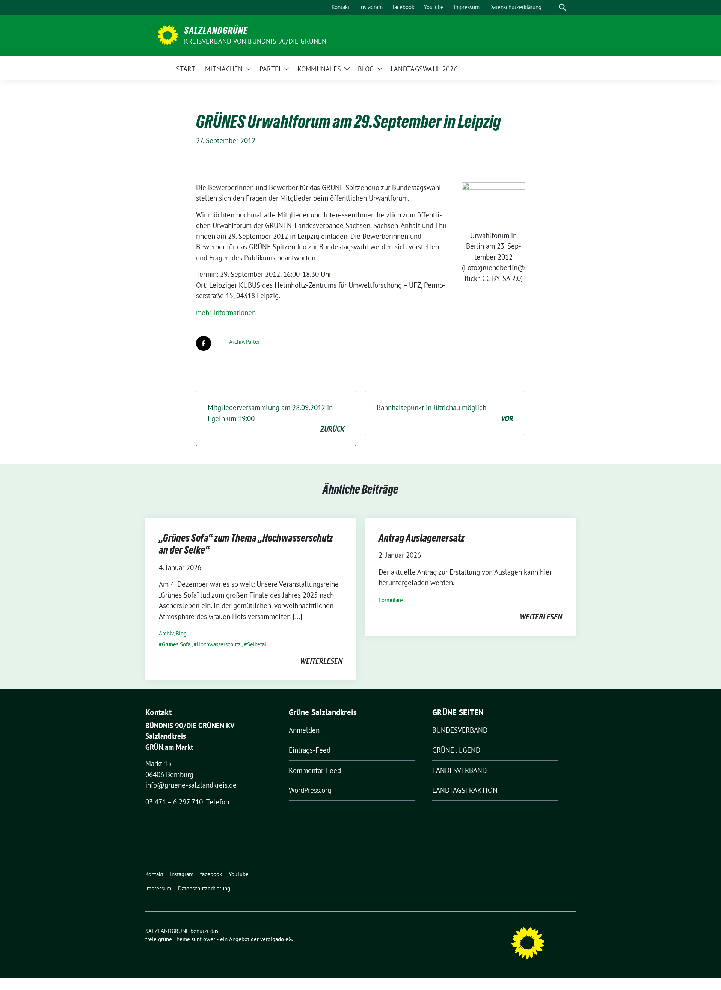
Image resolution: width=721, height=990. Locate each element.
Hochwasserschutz (219, 644)
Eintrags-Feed (309, 750)
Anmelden (304, 730)
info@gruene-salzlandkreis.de (191, 784)
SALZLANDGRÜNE (216, 30)
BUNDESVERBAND (459, 730)
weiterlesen (321, 661)
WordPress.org (310, 790)
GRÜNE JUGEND (456, 750)
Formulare (391, 600)
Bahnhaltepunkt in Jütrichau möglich (445, 413)
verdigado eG (276, 939)
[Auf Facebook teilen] (203, 343)
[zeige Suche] (562, 7)
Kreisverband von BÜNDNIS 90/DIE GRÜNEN (255, 41)
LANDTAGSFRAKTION (465, 790)
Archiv (236, 341)
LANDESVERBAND (459, 770)
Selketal (256, 644)
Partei (252, 341)
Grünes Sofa (176, 644)
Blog (181, 633)
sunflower (203, 939)
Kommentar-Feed (315, 770)
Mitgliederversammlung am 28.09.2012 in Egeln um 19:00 (276, 418)
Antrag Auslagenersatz (422, 538)
